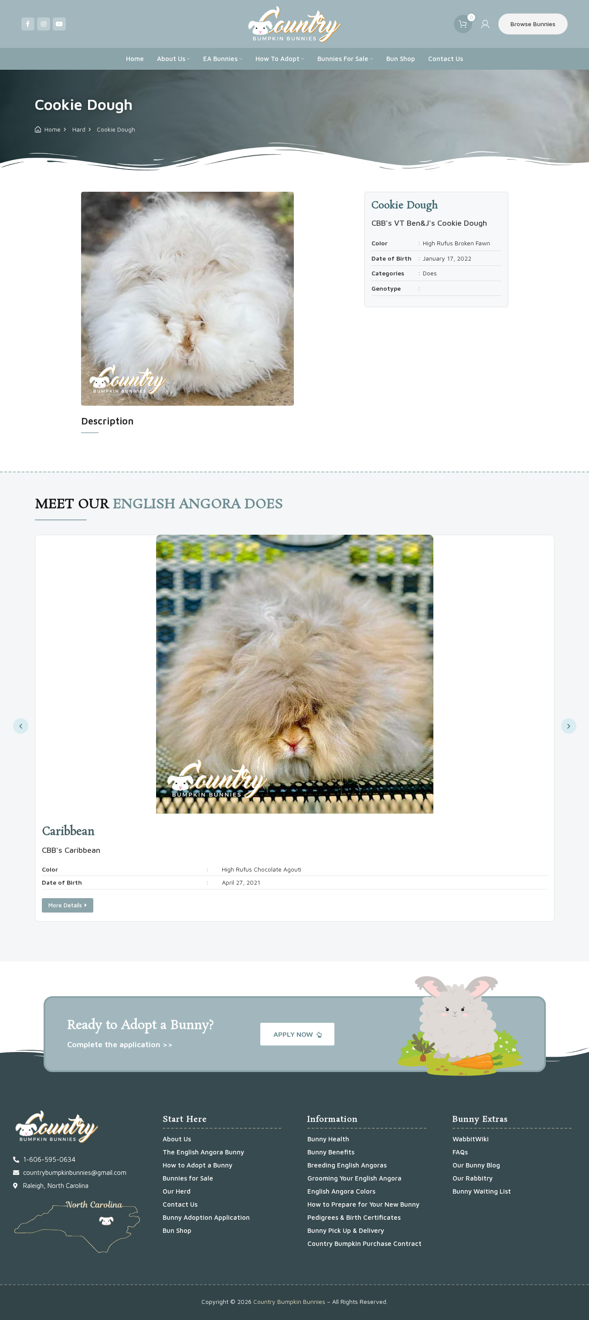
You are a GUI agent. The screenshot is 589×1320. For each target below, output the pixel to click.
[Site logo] (294, 23)
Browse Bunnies (533, 23)
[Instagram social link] (43, 24)
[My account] (485, 24)
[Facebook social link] (27, 24)
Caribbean (68, 832)
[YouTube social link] (59, 24)
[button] (20, 726)
